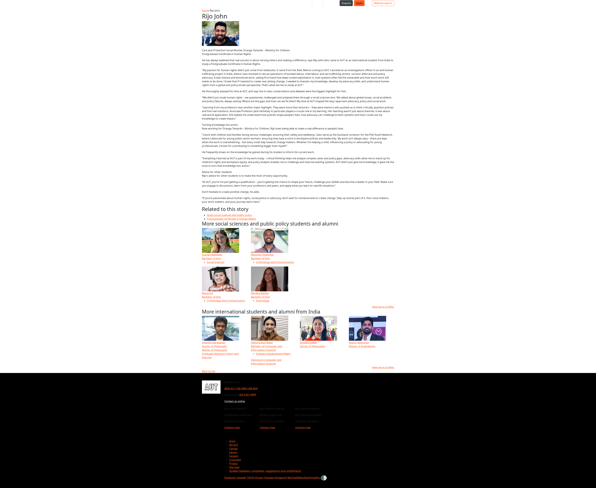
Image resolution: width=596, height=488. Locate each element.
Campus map (232, 427)
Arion (232, 441)
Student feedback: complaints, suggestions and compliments (265, 471)
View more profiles (383, 307)
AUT (55, 4)
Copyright (235, 459)
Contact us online (234, 401)
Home (205, 10)
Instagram (281, 477)
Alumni (329, 3)
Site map (234, 467)
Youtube (269, 477)
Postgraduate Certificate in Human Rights (231, 219)
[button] (65, 4)
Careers (233, 456)
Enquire (346, 3)
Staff (317, 3)
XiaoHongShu (312, 477)
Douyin (259, 477)
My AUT (233, 445)
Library (233, 452)
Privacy (233, 463)
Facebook (230, 477)
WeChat (292, 477)
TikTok (251, 477)
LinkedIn (241, 477)
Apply (359, 3)
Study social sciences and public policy (229, 215)
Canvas (233, 448)
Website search (383, 3)
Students (304, 3)
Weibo (300, 477)
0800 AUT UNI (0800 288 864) (241, 388)
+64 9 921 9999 (247, 394)
